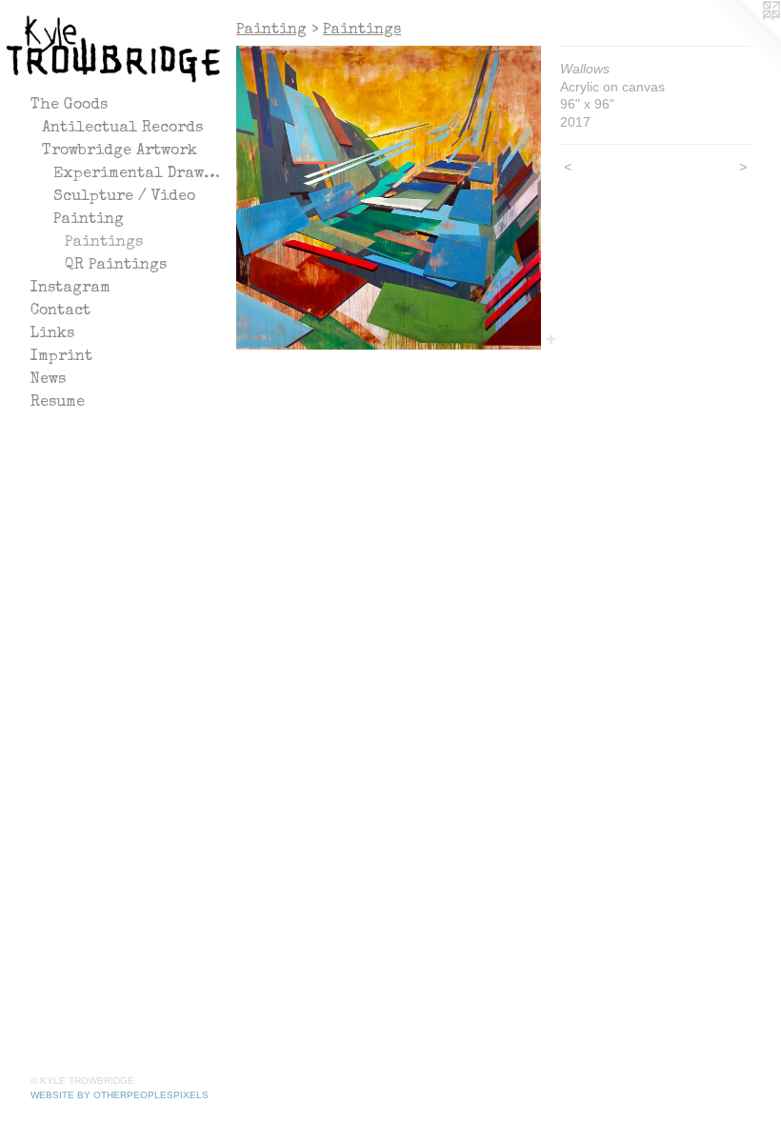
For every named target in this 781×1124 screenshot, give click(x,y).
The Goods (69, 105)
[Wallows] (388, 198)
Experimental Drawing (137, 174)
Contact (60, 311)
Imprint (61, 357)
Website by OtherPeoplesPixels (119, 1095)
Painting (88, 220)
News (48, 380)
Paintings (104, 243)
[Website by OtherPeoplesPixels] (743, 38)
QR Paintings (116, 265)
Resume (57, 403)
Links (52, 334)
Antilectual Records (122, 128)
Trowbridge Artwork (119, 151)
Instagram (70, 288)
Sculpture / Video (124, 197)
